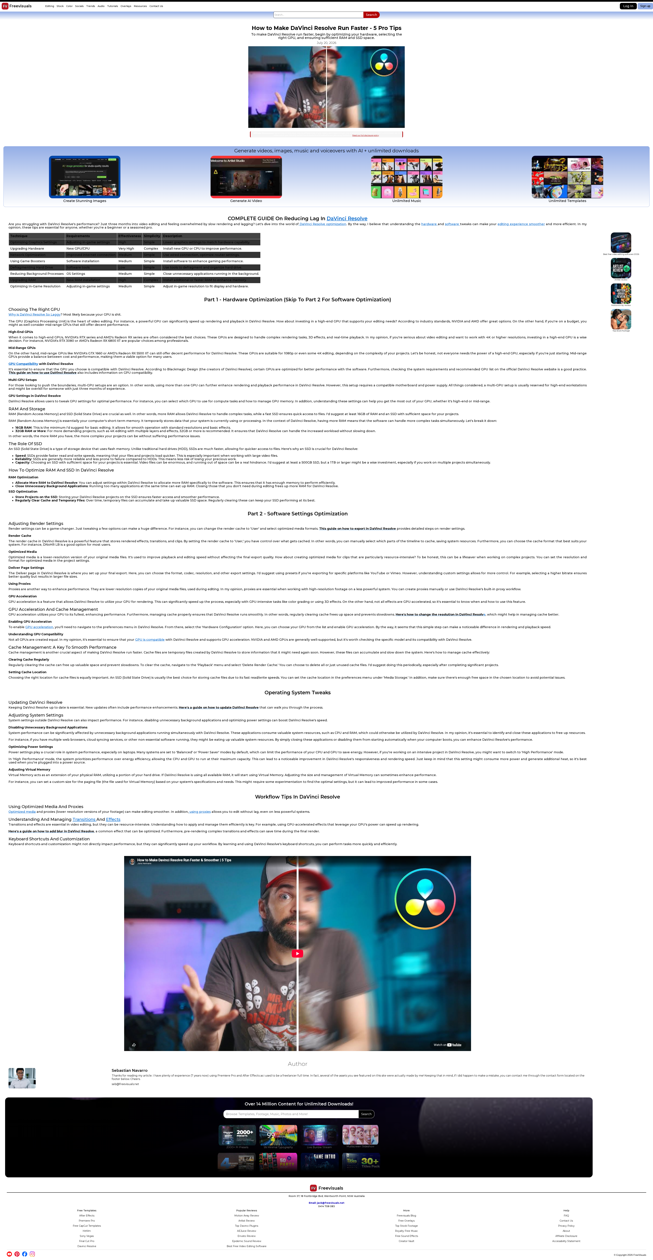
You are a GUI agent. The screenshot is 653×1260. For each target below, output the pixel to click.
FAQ (566, 1215)
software (452, 224)
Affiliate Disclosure (566, 1236)
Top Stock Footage (406, 1225)
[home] (5, 6)
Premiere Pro (87, 1220)
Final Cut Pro (86, 1241)
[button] (50, 6)
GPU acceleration (39, 627)
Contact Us (566, 1220)
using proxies (200, 812)
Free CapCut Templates (87, 1225)
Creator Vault (406, 1241)
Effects (113, 819)
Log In (628, 6)
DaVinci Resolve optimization (322, 224)
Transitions (84, 819)
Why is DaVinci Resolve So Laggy (35, 314)
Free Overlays (406, 1220)
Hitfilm (87, 1230)
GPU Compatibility (23, 364)
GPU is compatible (150, 640)
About (566, 1230)
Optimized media (22, 812)
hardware (429, 224)
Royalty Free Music (406, 1230)
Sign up (645, 6)
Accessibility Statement (566, 1241)
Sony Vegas (87, 1236)
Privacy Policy (566, 1225)
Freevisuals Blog (406, 1215)
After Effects (86, 1215)
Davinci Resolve (86, 1246)
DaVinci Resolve (347, 218)
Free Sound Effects (406, 1236)
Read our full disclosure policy (365, 135)
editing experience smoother (521, 224)
